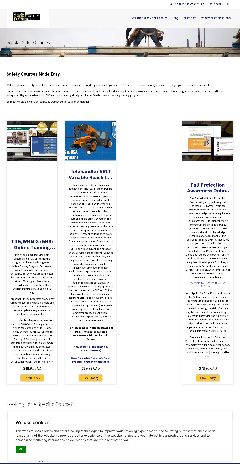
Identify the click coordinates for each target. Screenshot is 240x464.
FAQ (175, 18)
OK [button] (21, 449)
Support (190, 18)
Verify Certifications (216, 18)
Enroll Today (32, 378)
